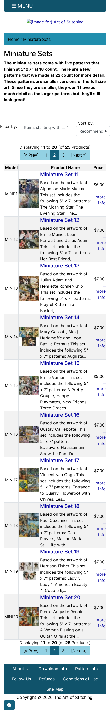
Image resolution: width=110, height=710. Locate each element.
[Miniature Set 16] (29, 433)
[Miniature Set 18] (29, 525)
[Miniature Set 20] (29, 616)
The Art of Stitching (73, 697)
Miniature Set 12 (59, 220)
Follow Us (21, 678)
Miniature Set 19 (60, 552)
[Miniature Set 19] (29, 570)
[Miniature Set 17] (29, 479)
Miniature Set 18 (60, 506)
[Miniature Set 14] (29, 336)
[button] (9, 705)
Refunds (47, 678)
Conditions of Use (80, 678)
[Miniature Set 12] (29, 239)
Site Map (55, 689)
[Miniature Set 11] (29, 193)
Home (13, 39)
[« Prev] (31, 155)
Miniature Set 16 (60, 415)
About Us (21, 668)
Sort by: (86, 123)
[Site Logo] (55, 21)
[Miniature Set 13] (29, 287)
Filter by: (8, 126)
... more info (101, 196)
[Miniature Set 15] (29, 385)
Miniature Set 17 (59, 460)
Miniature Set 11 (59, 174)
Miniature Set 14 (60, 317)
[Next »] (79, 155)
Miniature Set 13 (60, 266)
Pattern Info (86, 668)
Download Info (53, 668)
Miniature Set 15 (59, 363)
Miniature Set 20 (60, 597)
